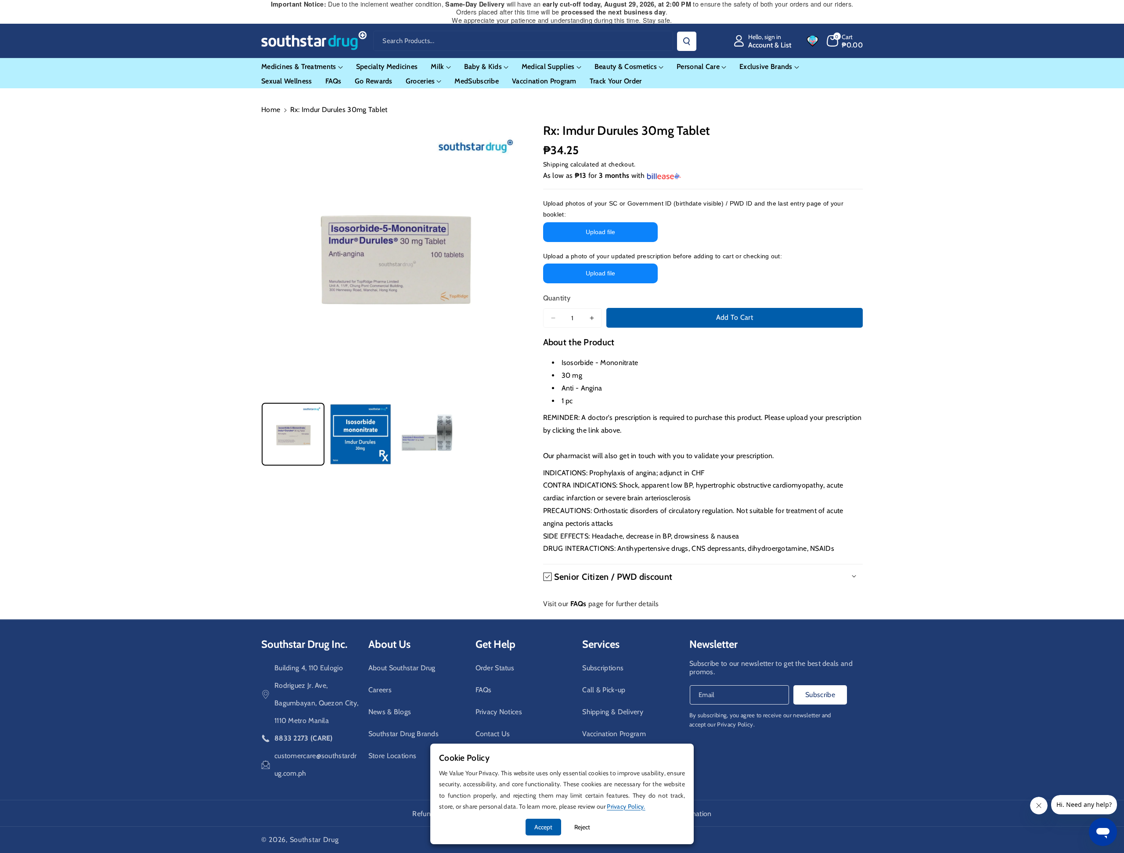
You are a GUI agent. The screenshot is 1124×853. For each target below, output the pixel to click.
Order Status (495, 668)
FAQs (484, 690)
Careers (380, 690)
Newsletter (713, 644)
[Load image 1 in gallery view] (293, 434)
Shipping (556, 164)
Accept (543, 827)
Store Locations (392, 756)
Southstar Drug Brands (403, 734)
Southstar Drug (314, 839)
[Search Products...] (686, 41)
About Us (389, 644)
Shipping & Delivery (612, 712)
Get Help (495, 644)
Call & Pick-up (603, 690)
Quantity (556, 298)
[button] (845, 41)
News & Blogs (389, 712)
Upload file (600, 231)
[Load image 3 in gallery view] (427, 434)
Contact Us (493, 734)
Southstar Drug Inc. (304, 644)
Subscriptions (602, 668)
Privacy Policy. (736, 724)
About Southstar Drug (402, 668)
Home (270, 109)
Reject (582, 827)
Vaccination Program (614, 734)
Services (601, 644)
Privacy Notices (499, 712)
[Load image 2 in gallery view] (360, 434)
